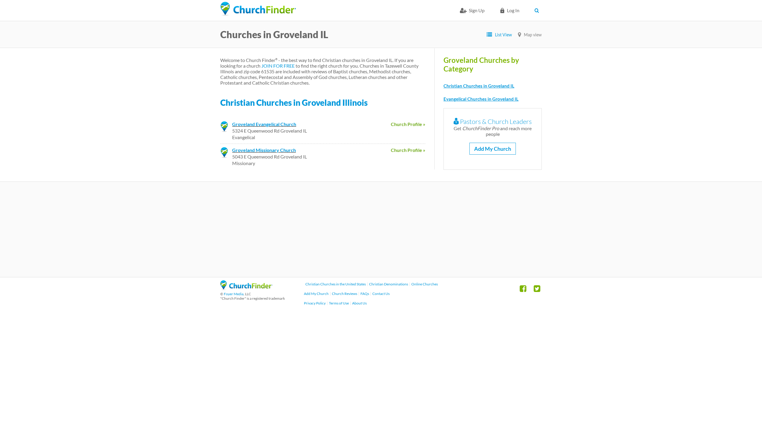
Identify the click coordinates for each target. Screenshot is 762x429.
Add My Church (492, 148)
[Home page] (258, 8)
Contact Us (381, 293)
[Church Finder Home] (246, 288)
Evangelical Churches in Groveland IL (481, 99)
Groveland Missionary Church (264, 150)
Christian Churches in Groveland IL (479, 85)
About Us (359, 303)
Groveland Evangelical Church (264, 124)
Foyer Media (233, 294)
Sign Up (477, 10)
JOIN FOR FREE (278, 66)
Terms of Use (339, 303)
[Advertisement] (381, 229)
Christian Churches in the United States (335, 284)
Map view (533, 34)
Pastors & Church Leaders (495, 121)
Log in (513, 10)
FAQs (364, 293)
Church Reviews (344, 293)
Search (538, 10)
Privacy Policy (315, 303)
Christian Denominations (388, 284)
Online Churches (424, 284)
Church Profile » (408, 124)
